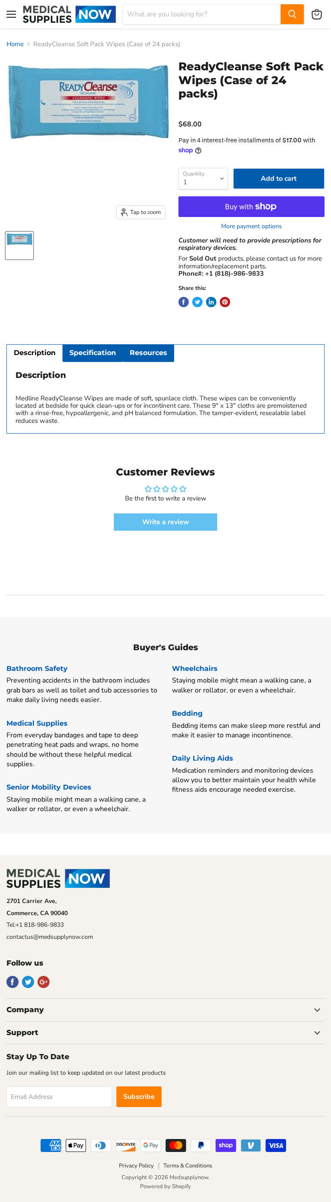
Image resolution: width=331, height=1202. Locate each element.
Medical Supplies (37, 723)
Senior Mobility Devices (48, 787)
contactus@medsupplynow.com (49, 937)
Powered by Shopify (165, 1186)
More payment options (251, 226)
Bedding (187, 713)
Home (15, 44)
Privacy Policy (136, 1166)
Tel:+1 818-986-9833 (35, 925)
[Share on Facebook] (183, 302)
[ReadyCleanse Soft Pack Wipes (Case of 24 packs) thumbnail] (19, 245)
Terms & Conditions (187, 1166)
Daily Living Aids (202, 758)
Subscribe (139, 1096)
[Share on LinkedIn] (211, 302)
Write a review (165, 522)
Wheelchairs (195, 668)
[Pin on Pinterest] (225, 302)
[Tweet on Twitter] (197, 302)
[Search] (292, 14)
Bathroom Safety (37, 668)
